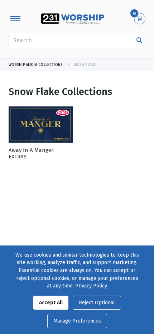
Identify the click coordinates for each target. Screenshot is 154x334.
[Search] (139, 40)
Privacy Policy (91, 286)
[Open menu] (15, 19)
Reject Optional (97, 303)
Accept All (51, 303)
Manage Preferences (77, 321)
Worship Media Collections (36, 65)
